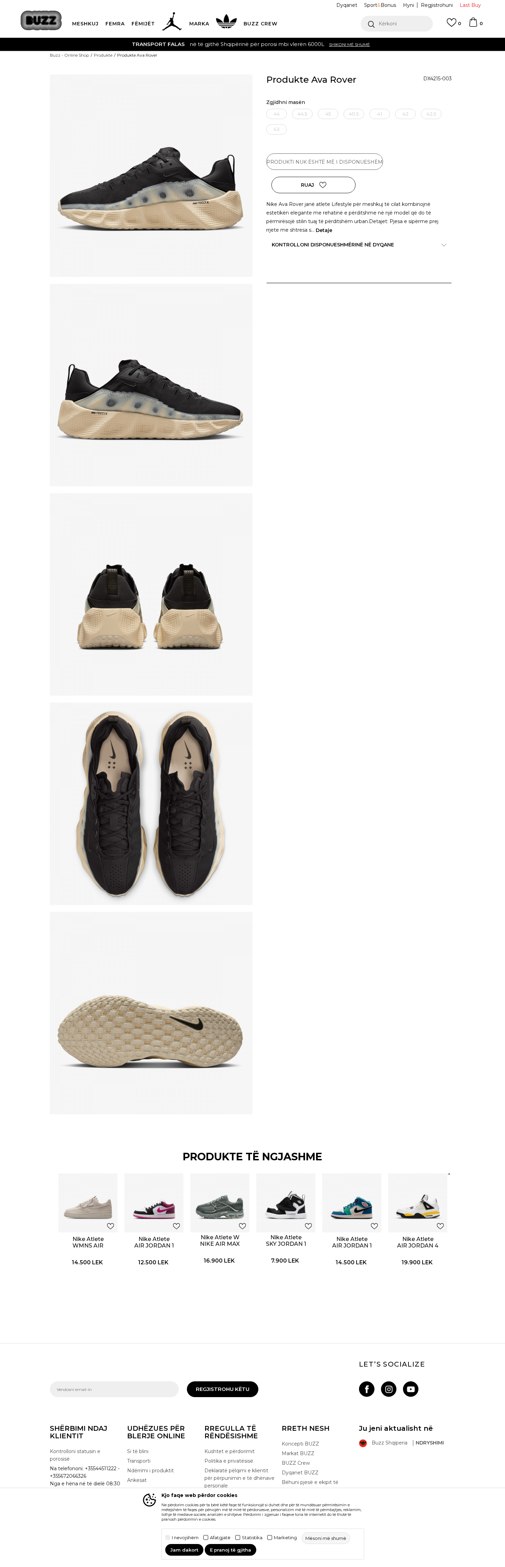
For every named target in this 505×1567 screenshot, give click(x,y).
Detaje (324, 230)
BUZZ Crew (296, 1463)
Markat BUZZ (298, 1453)
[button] (397, 24)
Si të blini (137, 1451)
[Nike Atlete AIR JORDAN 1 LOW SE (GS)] (153, 1202)
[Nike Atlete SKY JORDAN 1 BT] (285, 1202)
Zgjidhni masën (285, 102)
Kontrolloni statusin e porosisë (75, 1455)
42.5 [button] (431, 114)
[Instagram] (388, 1389)
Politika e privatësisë (228, 1461)
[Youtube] (410, 1389)
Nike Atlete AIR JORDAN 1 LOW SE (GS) (154, 1245)
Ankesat (137, 1480)
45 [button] (328, 114)
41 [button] (379, 114)
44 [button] (276, 114)
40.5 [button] (354, 114)
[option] (252, 44)
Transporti (138, 1461)
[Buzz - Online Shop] (41, 20)
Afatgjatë (220, 1537)
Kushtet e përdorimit (229, 1451)
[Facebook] (366, 1389)
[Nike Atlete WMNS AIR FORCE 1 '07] (87, 1202)
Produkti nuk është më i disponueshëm (325, 162)
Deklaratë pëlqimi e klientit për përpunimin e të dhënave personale (239, 1478)
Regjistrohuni (437, 5)
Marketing (285, 1537)
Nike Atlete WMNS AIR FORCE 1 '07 (88, 1245)
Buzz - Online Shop (69, 55)
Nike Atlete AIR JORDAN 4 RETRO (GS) (417, 1245)
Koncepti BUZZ (300, 1444)
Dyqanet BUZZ (300, 1473)
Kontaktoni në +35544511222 (213, 44)
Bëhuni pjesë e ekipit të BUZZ (310, 1486)
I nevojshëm (185, 1537)
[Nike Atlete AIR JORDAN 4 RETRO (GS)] (417, 1202)
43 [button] (276, 129)
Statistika (252, 1537)
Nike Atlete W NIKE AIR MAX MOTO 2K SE (220, 1244)
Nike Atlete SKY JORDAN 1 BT (286, 1244)
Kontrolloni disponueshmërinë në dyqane (333, 245)
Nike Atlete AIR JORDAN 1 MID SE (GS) (352, 1245)
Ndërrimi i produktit (150, 1470)
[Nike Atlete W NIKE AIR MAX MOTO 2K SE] (219, 1202)
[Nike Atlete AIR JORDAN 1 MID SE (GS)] (351, 1202)
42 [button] (405, 114)
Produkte (103, 55)
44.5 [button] (302, 114)
